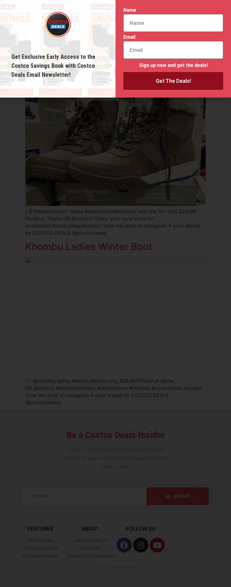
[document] (115, 293)
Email (129, 37)
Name (129, 10)
